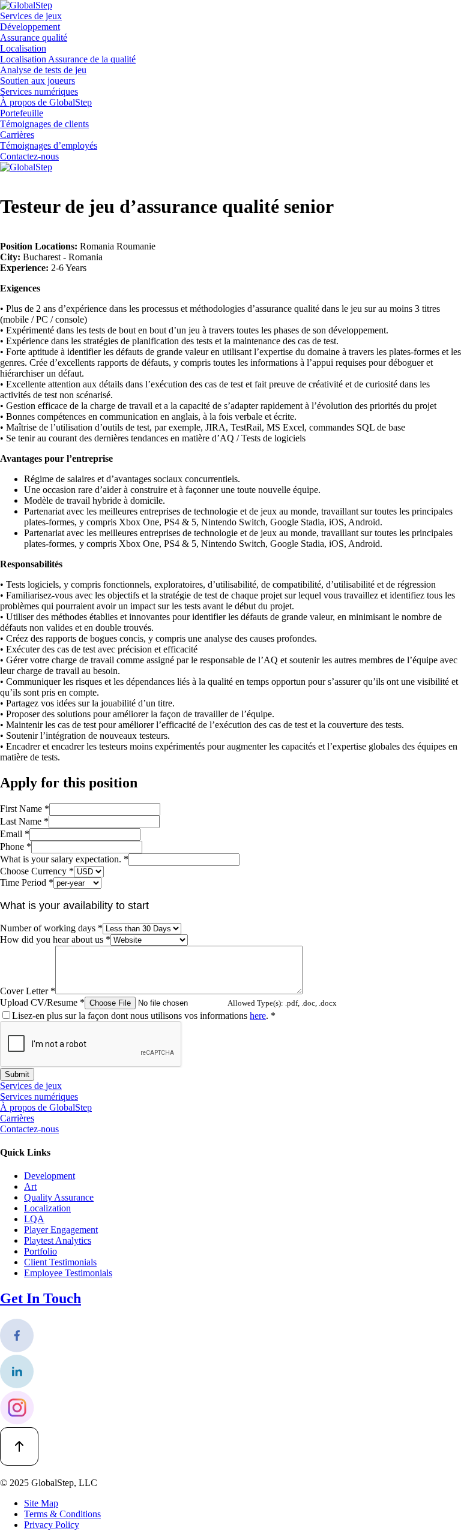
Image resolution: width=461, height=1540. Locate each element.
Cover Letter (27, 991)
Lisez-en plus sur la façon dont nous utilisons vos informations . (144, 1015)
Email (14, 834)
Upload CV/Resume (42, 1002)
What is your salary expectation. (64, 859)
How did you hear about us (55, 939)
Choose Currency (37, 871)
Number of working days (51, 928)
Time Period (26, 882)
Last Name (24, 821)
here (258, 1015)
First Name (24, 809)
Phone (15, 846)
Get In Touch (40, 1298)
